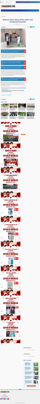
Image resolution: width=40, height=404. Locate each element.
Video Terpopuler (27, 347)
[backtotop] (20, 390)
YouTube (8, 400)
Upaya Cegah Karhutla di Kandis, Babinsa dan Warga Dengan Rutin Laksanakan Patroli (13, 91)
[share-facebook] (31, 27)
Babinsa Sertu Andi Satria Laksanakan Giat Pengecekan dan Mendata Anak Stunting (29, 377)
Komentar (4, 99)
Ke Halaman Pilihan (31, 356)
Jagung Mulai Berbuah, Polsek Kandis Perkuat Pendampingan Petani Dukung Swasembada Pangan (29, 364)
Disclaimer (5, 395)
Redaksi (4, 394)
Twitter (7, 400)
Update (23, 134)
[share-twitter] (32, 27)
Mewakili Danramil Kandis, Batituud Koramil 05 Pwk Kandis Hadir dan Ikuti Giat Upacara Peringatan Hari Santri (12, 62)
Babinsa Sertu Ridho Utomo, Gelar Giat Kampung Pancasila (28, 381)
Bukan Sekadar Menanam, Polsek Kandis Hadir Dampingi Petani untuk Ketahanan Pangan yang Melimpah (28, 368)
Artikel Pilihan (27, 354)
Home (3, 2)
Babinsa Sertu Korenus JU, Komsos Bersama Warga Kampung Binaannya (29, 372)
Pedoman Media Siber (4, 396)
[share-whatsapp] (34, 27)
